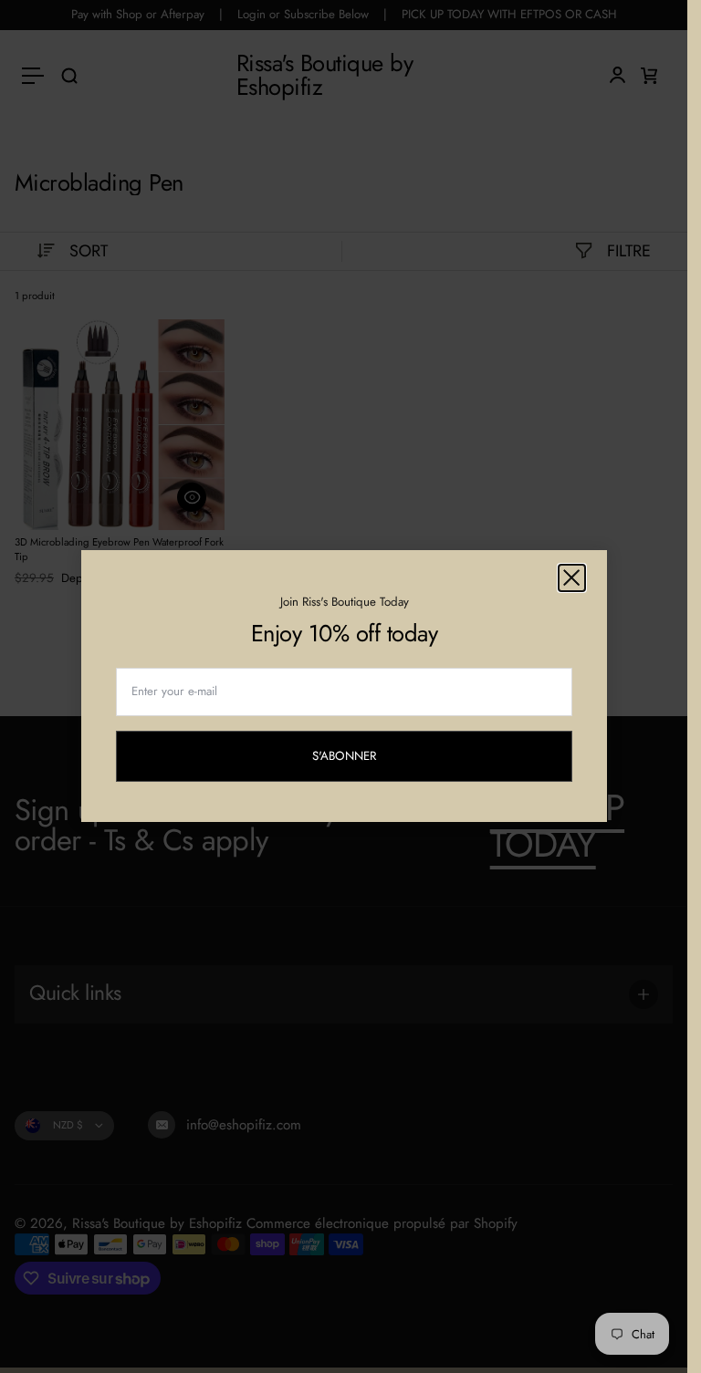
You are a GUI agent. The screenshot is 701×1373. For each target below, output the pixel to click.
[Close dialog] (572, 578)
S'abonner (360, 758)
